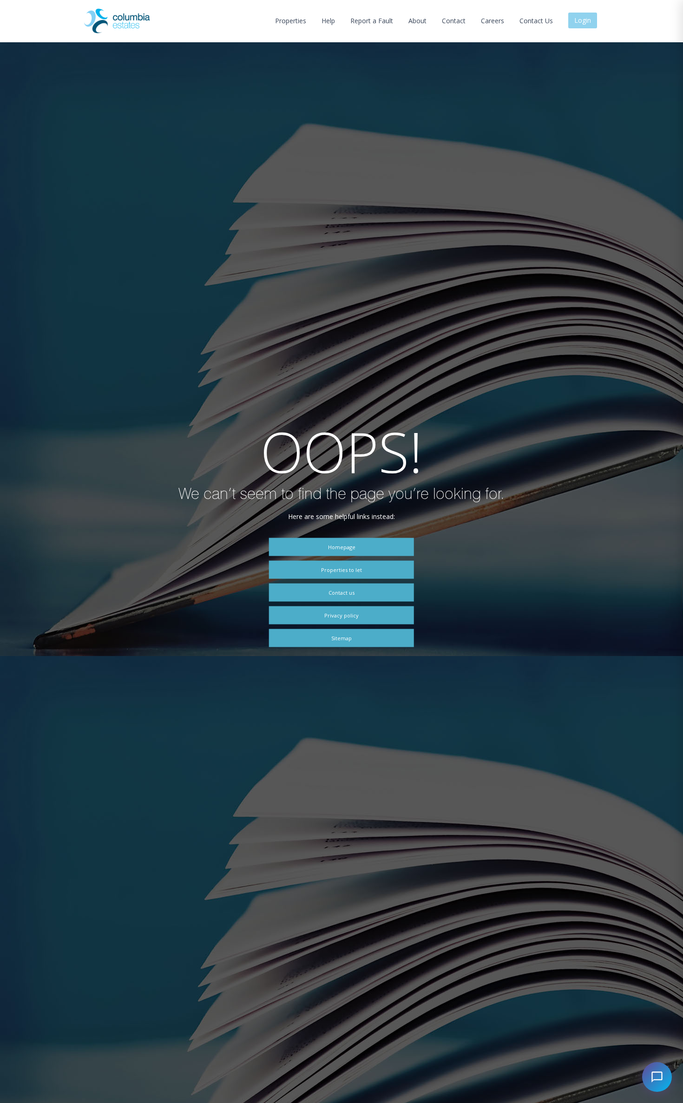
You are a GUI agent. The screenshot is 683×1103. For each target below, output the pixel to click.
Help (328, 20)
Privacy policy (341, 614)
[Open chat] (657, 1077)
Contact (454, 20)
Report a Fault (371, 20)
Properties (290, 20)
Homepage (341, 546)
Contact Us (536, 20)
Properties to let (341, 569)
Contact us (341, 592)
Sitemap (341, 638)
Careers (492, 20)
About (417, 20)
